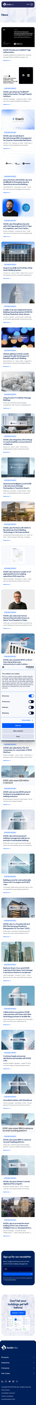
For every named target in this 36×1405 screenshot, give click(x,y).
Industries (5, 1362)
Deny (18, 736)
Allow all (18, 725)
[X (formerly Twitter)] (17, 1381)
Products (5, 1357)
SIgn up (5, 1274)
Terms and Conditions (10, 1279)
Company (5, 1368)
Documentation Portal (8, 1399)
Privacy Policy (5, 1390)
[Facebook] (13, 1381)
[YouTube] (10, 1381)
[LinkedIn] (2, 1381)
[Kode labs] (8, 4)
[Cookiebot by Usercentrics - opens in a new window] (26, 667)
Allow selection (18, 731)
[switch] (31, 701)
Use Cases (5, 1373)
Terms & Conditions (7, 1396)
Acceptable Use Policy (8, 1393)
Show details (26, 720)
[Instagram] (6, 1381)
